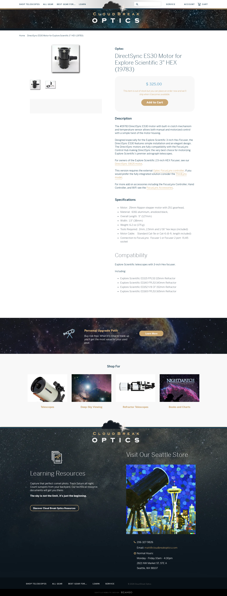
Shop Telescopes (29, 4)
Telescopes (47, 407)
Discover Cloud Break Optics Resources (54, 508)
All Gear (48, 4)
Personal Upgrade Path (101, 330)
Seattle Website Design (107, 593)
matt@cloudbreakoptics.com (161, 547)
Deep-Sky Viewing (91, 407)
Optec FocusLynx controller (168, 170)
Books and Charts (179, 407)
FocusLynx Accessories (160, 187)
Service (170, 4)
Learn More (151, 333)
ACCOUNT (189, 4)
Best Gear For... (66, 4)
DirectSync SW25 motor (128, 163)
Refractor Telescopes (135, 407)
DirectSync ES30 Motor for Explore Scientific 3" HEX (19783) (55, 35)
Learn (82, 4)
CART (205, 4)
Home (22, 35)
